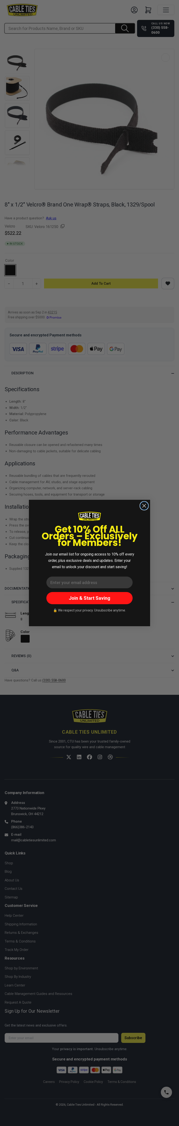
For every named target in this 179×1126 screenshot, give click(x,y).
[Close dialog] (144, 506)
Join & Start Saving (89, 598)
